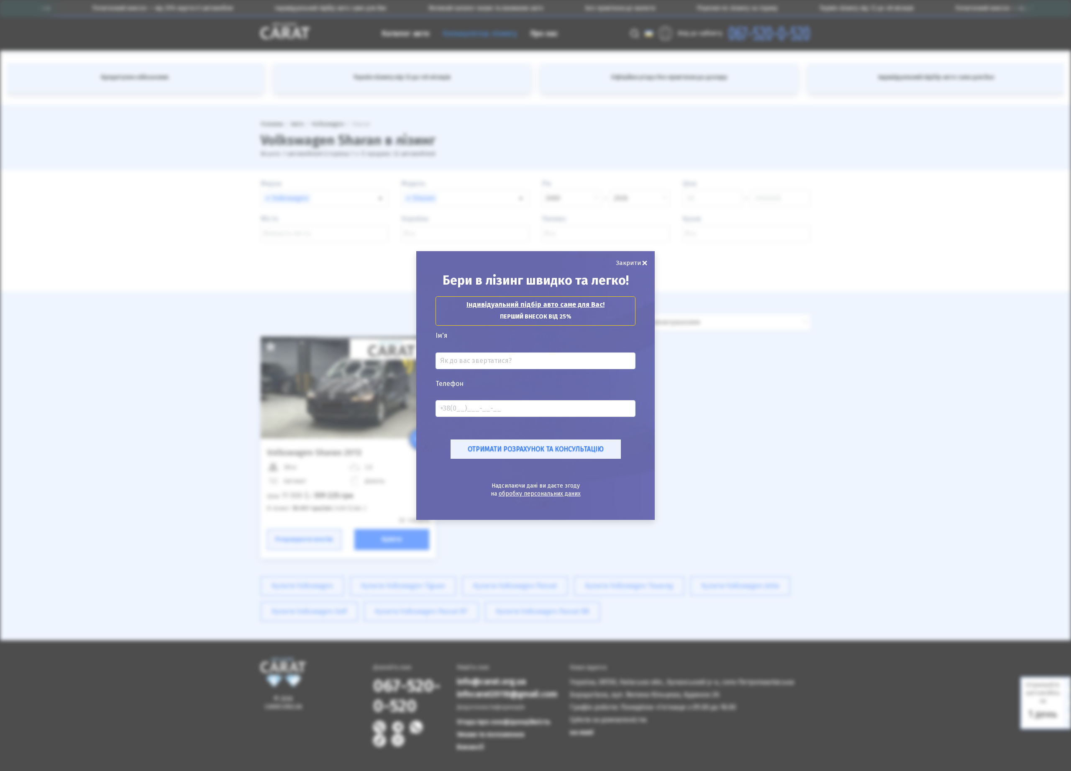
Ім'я (442, 335)
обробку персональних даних (540, 493)
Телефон (450, 384)
